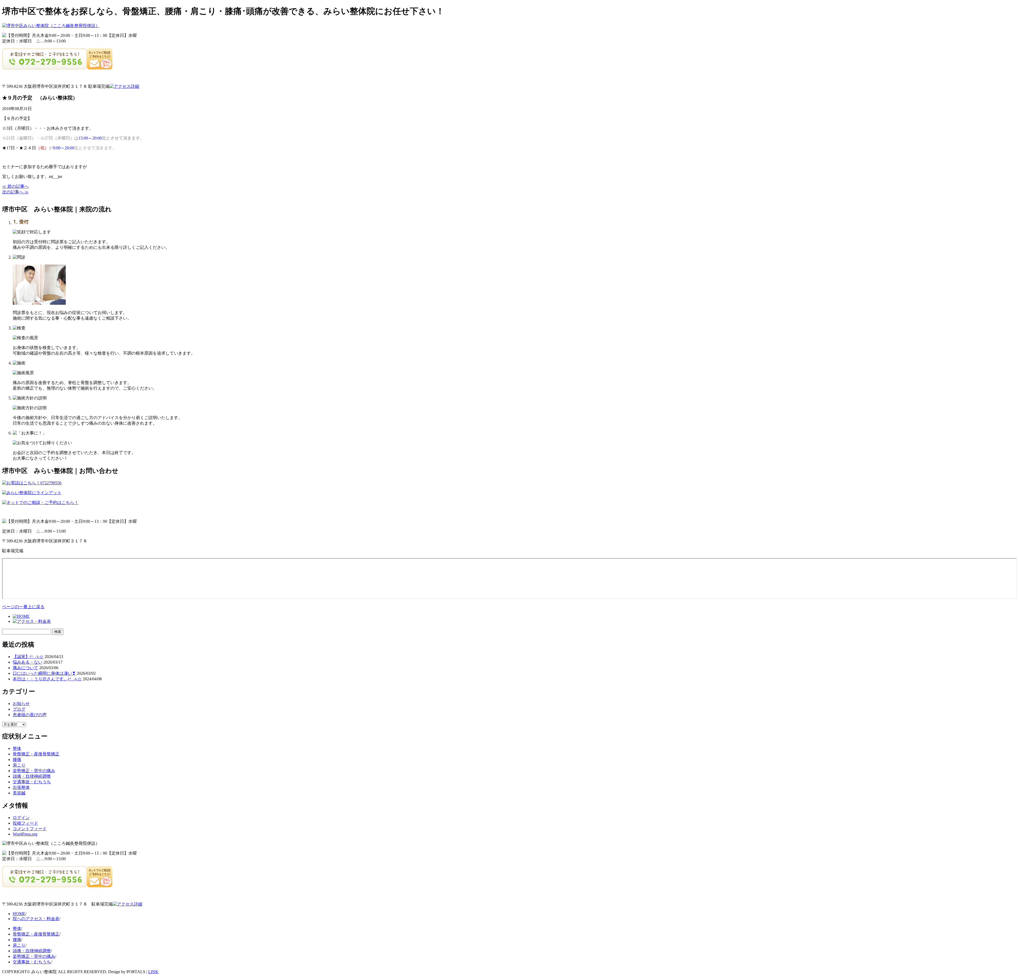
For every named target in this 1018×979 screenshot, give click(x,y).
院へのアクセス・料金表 (36, 918)
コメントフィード (30, 828)
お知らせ (21, 703)
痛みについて (25, 667)
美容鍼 (19, 793)
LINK (153, 971)
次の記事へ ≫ (15, 192)
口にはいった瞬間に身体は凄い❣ (44, 673)
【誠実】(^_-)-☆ (28, 656)
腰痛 (17, 759)
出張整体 (21, 787)
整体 (17, 748)
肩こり (19, 765)
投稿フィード (25, 823)
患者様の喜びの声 (30, 714)
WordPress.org (25, 834)
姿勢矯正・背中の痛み (34, 770)
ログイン (21, 817)
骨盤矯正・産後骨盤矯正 (36, 754)
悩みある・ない (27, 662)
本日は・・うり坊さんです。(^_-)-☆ (47, 679)
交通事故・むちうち (32, 782)
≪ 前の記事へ (15, 186)
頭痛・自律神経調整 (32, 776)
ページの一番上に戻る (23, 606)
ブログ (19, 709)
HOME (19, 913)
